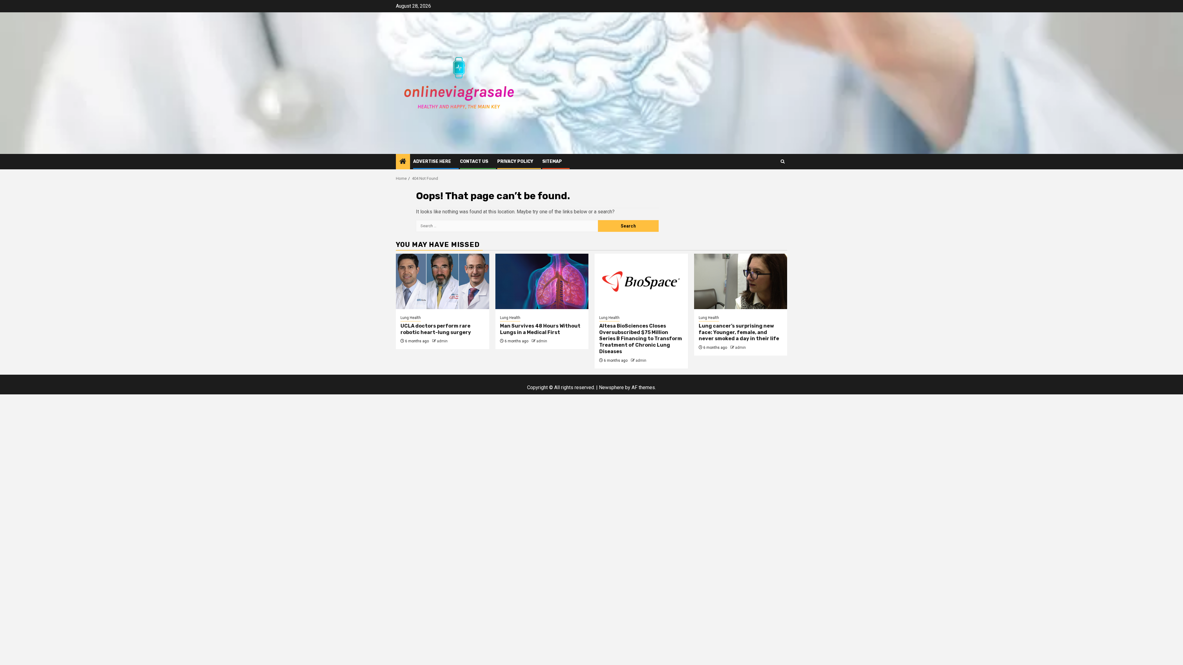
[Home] (403, 162)
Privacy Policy (515, 161)
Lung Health (410, 318)
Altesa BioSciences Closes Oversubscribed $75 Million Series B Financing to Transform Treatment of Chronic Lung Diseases (640, 338)
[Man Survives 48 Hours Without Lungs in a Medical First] (542, 281)
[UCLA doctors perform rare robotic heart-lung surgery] (442, 281)
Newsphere (611, 387)
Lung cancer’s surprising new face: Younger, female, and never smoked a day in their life (739, 332)
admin (442, 341)
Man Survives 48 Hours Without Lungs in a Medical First (540, 329)
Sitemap (552, 161)
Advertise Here (432, 161)
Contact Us (474, 161)
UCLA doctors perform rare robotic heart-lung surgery (435, 329)
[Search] (783, 161)
